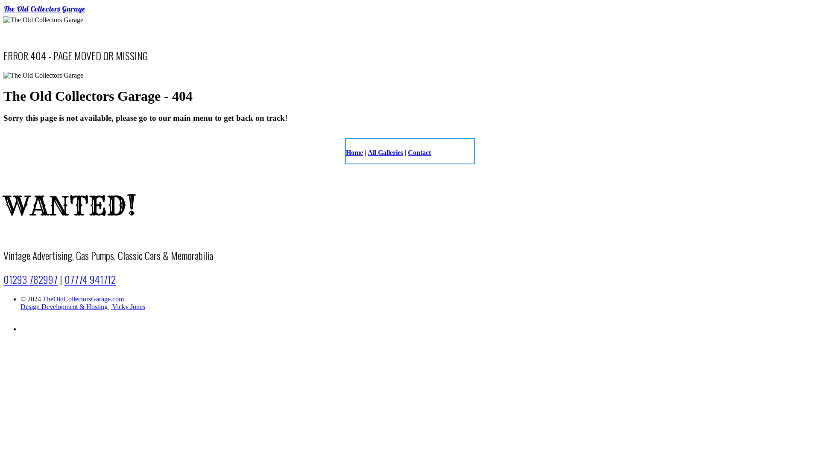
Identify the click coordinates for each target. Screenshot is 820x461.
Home (354, 152)
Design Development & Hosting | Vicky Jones (82, 306)
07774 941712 (90, 279)
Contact (419, 152)
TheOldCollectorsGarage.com (83, 299)
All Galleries (385, 152)
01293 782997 (30, 279)
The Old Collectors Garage (44, 9)
